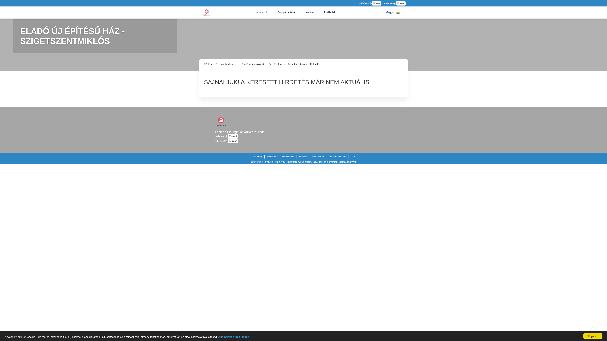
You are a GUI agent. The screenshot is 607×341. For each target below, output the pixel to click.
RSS (353, 157)
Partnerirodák (288, 157)
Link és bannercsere (337, 157)
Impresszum (318, 157)
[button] (261, 12)
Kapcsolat (303, 157)
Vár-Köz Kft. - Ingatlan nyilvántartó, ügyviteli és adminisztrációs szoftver (313, 161)
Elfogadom (593, 336)
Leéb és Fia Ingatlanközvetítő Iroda (240, 132)
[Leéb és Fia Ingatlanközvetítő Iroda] (206, 12)
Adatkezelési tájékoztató (233, 336)
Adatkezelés (272, 157)
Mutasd (376, 3)
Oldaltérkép (257, 157)
